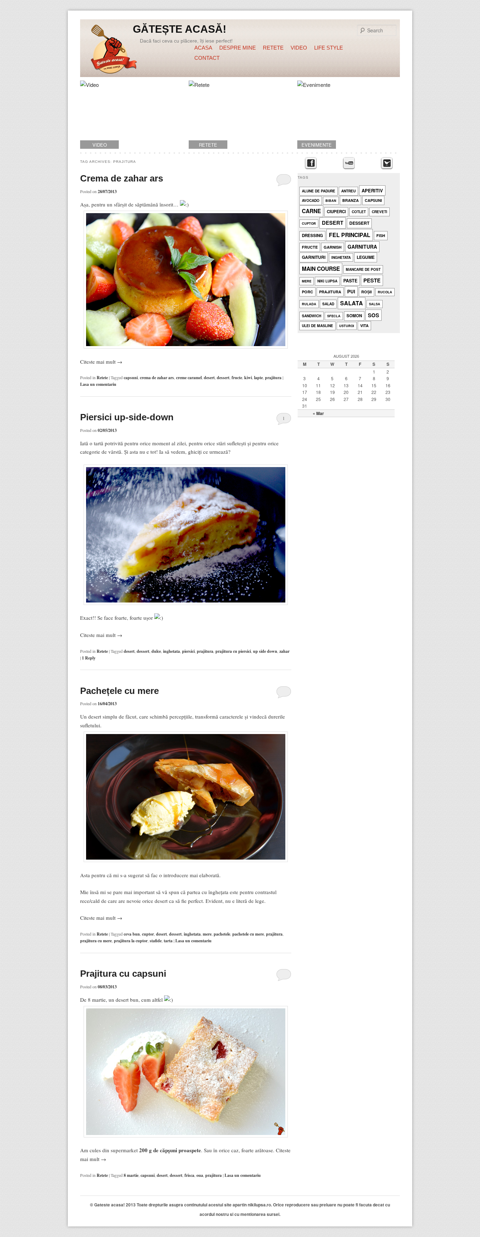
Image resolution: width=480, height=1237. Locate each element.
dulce (156, 651)
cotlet (359, 211)
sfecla (333, 316)
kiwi (248, 378)
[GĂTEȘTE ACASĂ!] (114, 50)
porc (307, 291)
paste (350, 281)
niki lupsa (327, 280)
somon (354, 316)
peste (372, 280)
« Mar (318, 413)
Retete (273, 48)
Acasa (203, 48)
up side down (265, 651)
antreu (348, 190)
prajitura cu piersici (233, 651)
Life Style (328, 48)
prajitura (273, 378)
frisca (189, 1175)
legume (366, 257)
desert (209, 378)
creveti (379, 211)
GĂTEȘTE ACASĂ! (179, 29)
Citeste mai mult (101, 361)
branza (350, 200)
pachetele (222, 934)
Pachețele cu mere (119, 691)
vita (364, 325)
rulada (309, 304)
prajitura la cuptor (131, 941)
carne (311, 211)
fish (380, 235)
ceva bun (132, 934)
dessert (223, 378)
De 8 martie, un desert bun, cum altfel (122, 999)
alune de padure (318, 190)
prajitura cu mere (96, 941)
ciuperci (336, 212)
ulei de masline (317, 325)
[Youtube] (349, 163)
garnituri (313, 257)
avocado (310, 200)
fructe (237, 378)
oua (199, 1175)
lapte (258, 378)
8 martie (131, 1175)
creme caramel (189, 378)
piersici (188, 651)
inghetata (171, 651)
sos (373, 315)
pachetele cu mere (248, 934)
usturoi (346, 326)
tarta (168, 941)
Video (299, 48)
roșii (366, 291)
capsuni (131, 378)
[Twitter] (387, 163)
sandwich (311, 315)
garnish (333, 247)
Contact (207, 58)
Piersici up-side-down (127, 417)
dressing (312, 235)
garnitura (362, 246)
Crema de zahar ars (121, 178)
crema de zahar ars (157, 378)
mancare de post (363, 269)
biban (330, 200)
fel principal (349, 235)
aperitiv (372, 190)
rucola (385, 292)
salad (328, 303)
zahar (284, 651)
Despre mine (237, 48)
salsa (374, 304)
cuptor (148, 934)
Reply (89, 658)
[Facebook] (311, 163)
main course (321, 268)
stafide (156, 941)
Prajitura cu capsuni (123, 973)
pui (351, 291)
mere (207, 934)
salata (351, 303)
